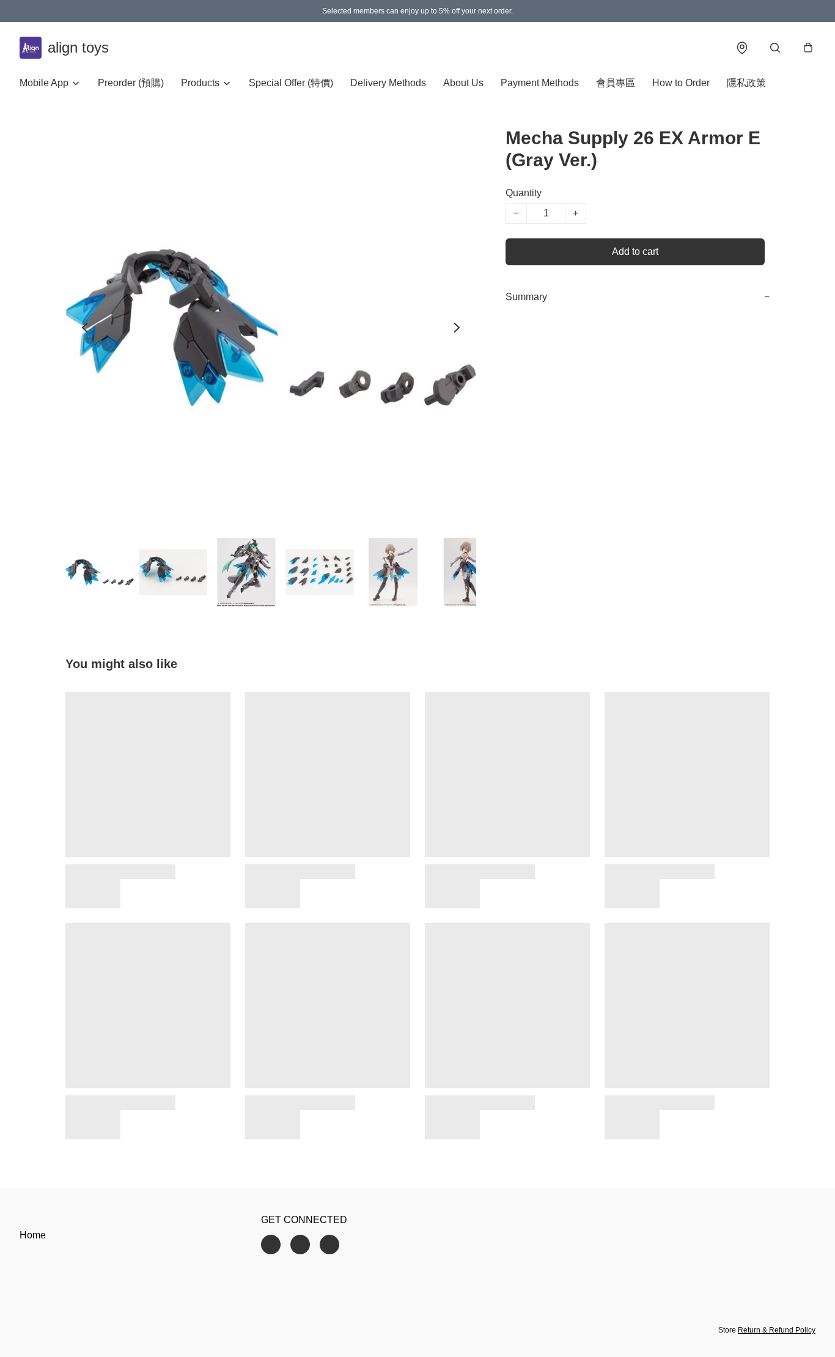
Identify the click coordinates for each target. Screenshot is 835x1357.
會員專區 (615, 83)
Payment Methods (540, 83)
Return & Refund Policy (776, 1330)
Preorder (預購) (131, 83)
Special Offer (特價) (291, 83)
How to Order (681, 83)
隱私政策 (746, 83)
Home (33, 1235)
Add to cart (635, 251)
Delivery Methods (388, 83)
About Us (463, 83)
